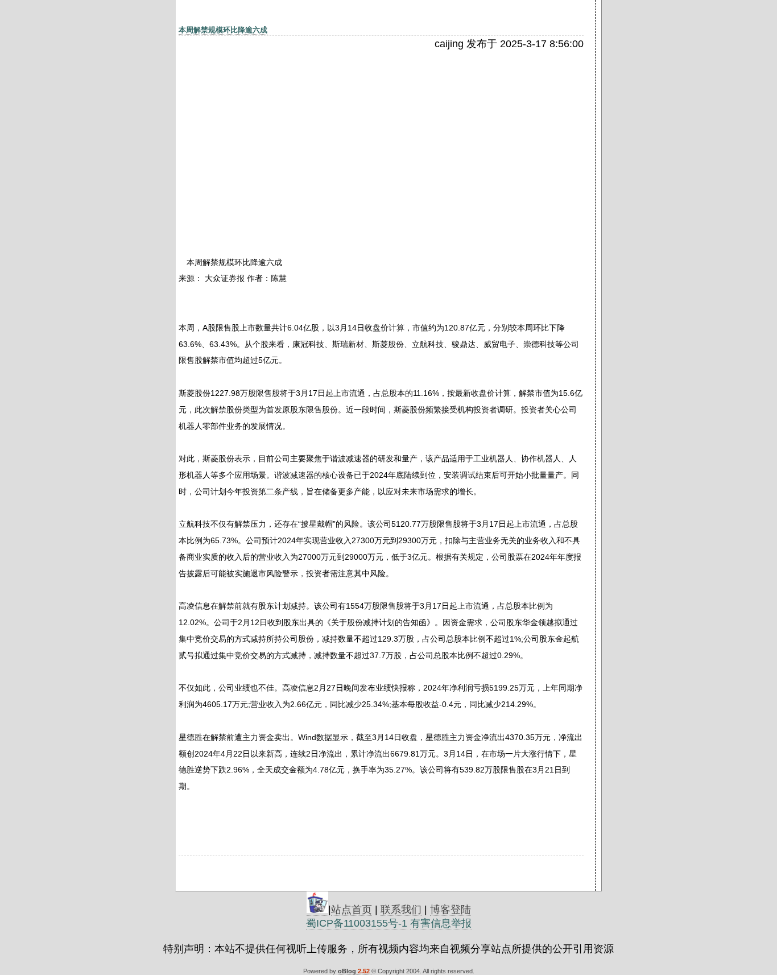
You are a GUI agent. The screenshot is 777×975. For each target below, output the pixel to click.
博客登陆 (450, 909)
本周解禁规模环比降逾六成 (223, 30)
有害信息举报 (441, 923)
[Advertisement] (277, 134)
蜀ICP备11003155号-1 (356, 923)
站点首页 (351, 909)
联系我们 (401, 909)
